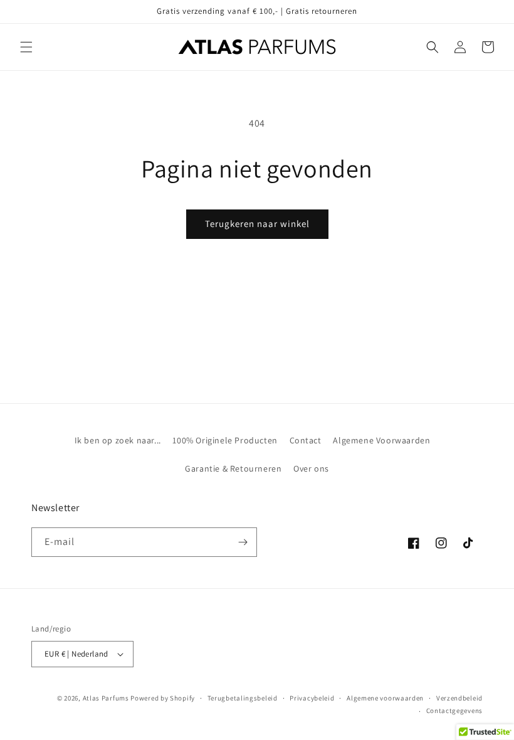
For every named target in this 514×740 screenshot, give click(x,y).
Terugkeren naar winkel (257, 224)
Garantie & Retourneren (233, 468)
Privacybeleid (312, 698)
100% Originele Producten (224, 440)
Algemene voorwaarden (385, 698)
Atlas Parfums (106, 698)
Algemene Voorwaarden (381, 440)
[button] (26, 47)
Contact (306, 440)
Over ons (311, 468)
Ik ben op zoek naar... (118, 440)
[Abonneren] (242, 542)
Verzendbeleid (459, 698)
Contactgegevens (454, 710)
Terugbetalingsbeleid (242, 698)
